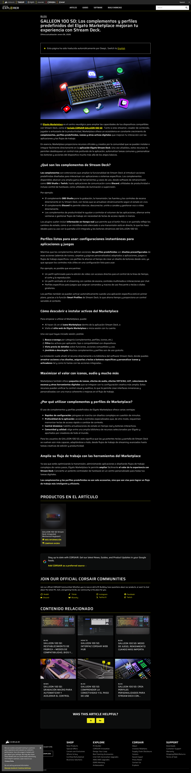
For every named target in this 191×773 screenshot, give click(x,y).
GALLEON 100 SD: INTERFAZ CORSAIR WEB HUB (94, 646)
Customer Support (173, 748)
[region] (22, 758)
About (134, 746)
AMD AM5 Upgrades (101, 759)
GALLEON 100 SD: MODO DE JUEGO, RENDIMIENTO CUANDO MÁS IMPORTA (131, 646)
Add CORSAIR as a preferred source (66, 565)
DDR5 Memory (99, 762)
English (121, 48)
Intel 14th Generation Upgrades (105, 757)
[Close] (40, 748)
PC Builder (97, 746)
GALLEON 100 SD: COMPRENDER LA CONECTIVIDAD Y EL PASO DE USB (95, 691)
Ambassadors (98, 765)
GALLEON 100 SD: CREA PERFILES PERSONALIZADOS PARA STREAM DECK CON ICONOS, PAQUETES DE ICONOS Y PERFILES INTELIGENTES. (131, 696)
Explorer (135, 765)
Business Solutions (74, 759)
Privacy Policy (9, 761)
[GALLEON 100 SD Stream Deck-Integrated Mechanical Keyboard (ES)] (53, 516)
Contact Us (136, 762)
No (100, 720)
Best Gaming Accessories (103, 754)
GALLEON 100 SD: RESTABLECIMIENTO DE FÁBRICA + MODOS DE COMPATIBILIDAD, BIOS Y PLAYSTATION (57, 649)
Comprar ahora (52, 543)
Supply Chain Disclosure (142, 751)
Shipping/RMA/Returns (175, 754)
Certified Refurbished (75, 757)
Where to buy (72, 754)
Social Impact (137, 757)
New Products (72, 746)
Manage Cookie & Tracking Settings (18, 768)
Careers (135, 754)
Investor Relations (139, 748)
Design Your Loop (100, 751)
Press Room (137, 759)
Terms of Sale (171, 757)
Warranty (170, 751)
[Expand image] (95, 88)
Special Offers (72, 748)
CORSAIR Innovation (101, 748)
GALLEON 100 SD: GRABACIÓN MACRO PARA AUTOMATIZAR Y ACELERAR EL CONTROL (58, 691)
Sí (91, 720)
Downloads (170, 746)
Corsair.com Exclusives (76, 751)
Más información (52, 539)
